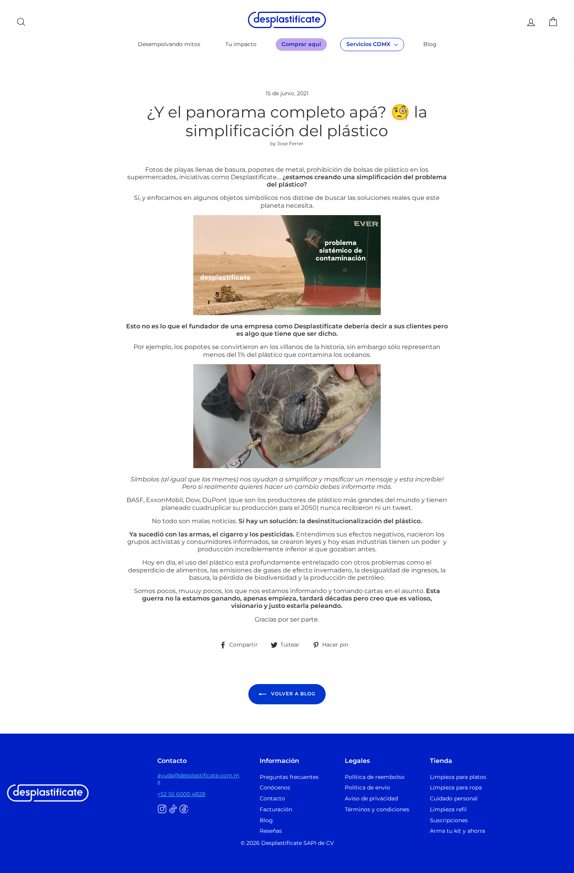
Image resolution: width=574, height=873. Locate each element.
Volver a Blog (292, 694)
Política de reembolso (375, 777)
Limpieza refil (448, 809)
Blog (430, 44)
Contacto (272, 798)
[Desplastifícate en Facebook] (184, 809)
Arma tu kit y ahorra (457, 831)
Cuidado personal (454, 798)
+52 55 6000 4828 (181, 794)
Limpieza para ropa (456, 787)
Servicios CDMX (369, 44)
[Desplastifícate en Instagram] (162, 809)
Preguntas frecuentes (289, 777)
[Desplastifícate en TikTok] (173, 809)
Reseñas (271, 831)
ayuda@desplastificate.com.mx (198, 778)
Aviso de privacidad (371, 798)
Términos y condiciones (377, 809)
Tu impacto (241, 44)
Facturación (276, 809)
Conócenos (275, 787)
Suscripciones (449, 820)
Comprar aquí (301, 44)
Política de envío (367, 787)
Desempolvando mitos (169, 44)
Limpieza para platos (458, 777)
